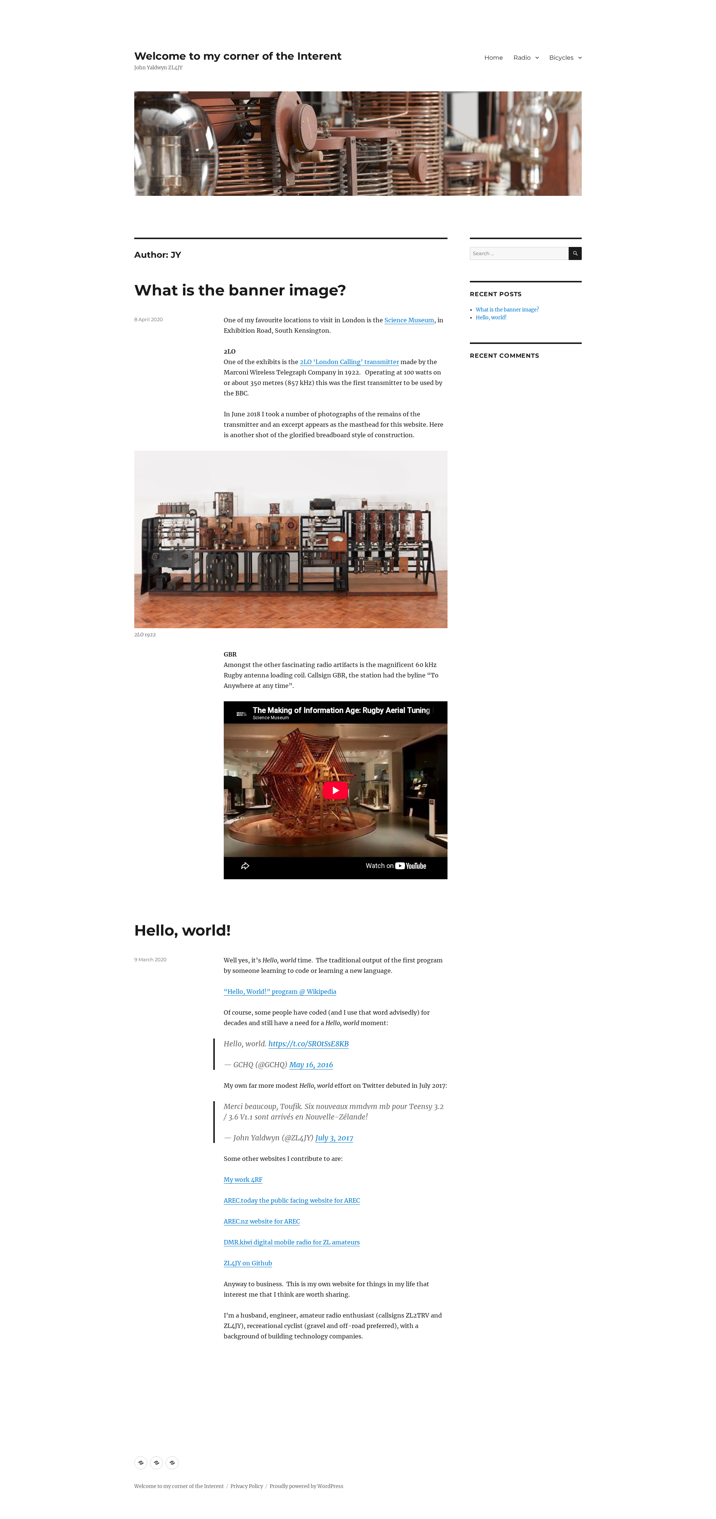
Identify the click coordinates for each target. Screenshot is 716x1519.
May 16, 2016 (311, 1064)
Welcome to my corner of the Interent (238, 56)
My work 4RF (243, 1179)
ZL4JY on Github (248, 1263)
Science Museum (409, 320)
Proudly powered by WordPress (306, 1486)
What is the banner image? (240, 290)
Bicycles (561, 57)
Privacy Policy (246, 1486)
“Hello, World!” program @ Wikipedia (280, 991)
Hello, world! (182, 930)
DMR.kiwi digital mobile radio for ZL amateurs (292, 1242)
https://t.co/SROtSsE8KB (308, 1043)
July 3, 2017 (334, 1137)
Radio (522, 57)
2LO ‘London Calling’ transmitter (349, 362)
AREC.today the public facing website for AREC (292, 1200)
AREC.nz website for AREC (262, 1221)
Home (493, 57)
